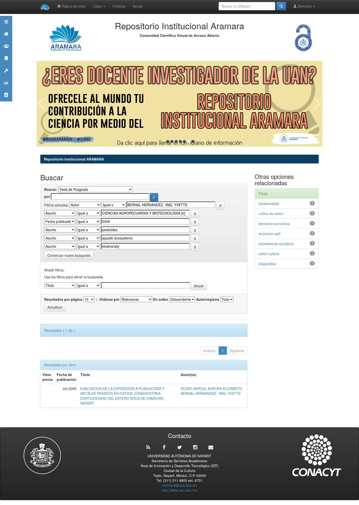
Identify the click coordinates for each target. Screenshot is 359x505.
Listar (98, 6)
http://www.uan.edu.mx (179, 490)
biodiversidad (269, 203)
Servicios (305, 6)
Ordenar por (109, 299)
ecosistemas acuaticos (276, 243)
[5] (184, 141)
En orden (160, 299)
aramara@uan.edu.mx (179, 485)
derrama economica (274, 223)
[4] (180, 141)
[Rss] (148, 447)
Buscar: (50, 189)
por (47, 196)
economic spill (269, 233)
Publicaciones (6, 64)
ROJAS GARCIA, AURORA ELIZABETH (211, 388)
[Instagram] (195, 447)
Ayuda (138, 6)
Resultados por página (63, 299)
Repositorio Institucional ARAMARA (74, 159)
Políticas (119, 6)
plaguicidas (267, 263)
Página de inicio (73, 6)
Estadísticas (6, 88)
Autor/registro (207, 299)
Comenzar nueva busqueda (68, 255)
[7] (192, 141)
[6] (188, 141)
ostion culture (269, 253)
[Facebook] (164, 447)
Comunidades (6, 52)
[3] (176, 141)
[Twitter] (179, 447)
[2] (171, 141)
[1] (167, 141)
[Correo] (211, 447)
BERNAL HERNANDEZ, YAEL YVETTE (211, 393)
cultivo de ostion (271, 213)
